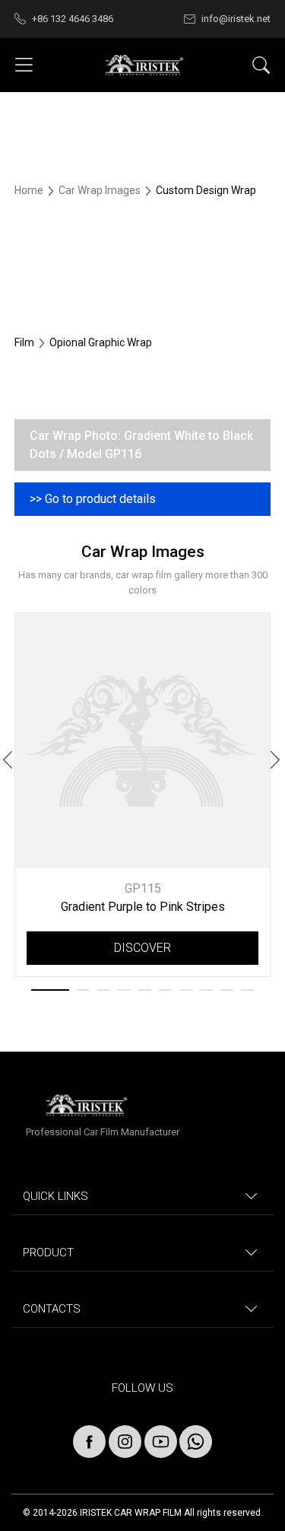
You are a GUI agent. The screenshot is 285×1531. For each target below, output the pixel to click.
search (261, 65)
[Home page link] (143, 65)
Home (30, 190)
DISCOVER (142, 948)
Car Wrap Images (101, 190)
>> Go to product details (93, 499)
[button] (276, 762)
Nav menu (23, 65)
